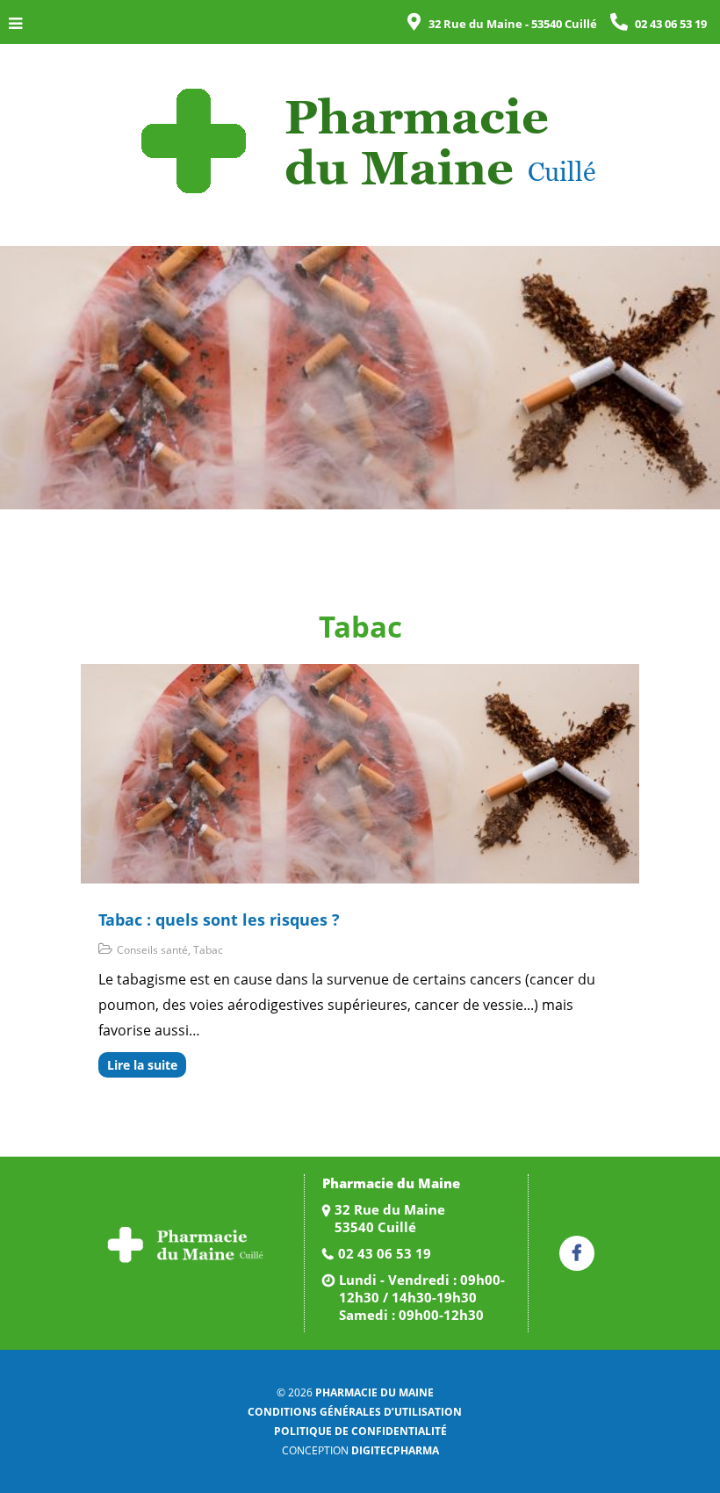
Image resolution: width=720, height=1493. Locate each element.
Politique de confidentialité (360, 1431)
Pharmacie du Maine (374, 1392)
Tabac (208, 949)
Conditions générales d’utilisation (355, 1411)
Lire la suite (142, 1065)
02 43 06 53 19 (384, 1253)
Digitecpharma (395, 1450)
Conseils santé (152, 949)
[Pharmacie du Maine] (360, 138)
